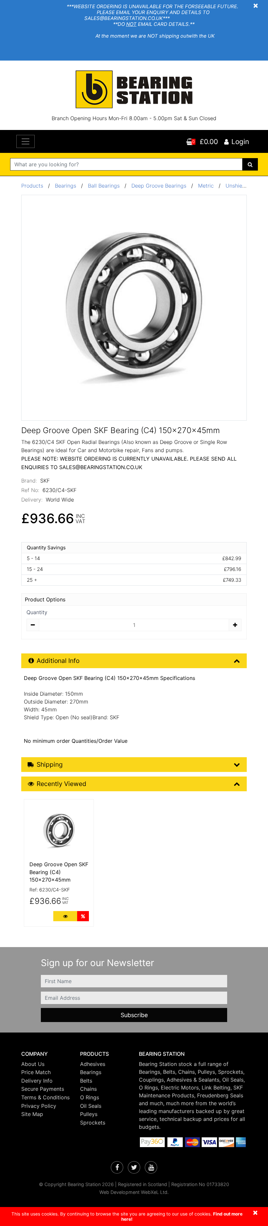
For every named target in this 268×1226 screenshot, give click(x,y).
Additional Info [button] (58, 661)
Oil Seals (90, 1106)
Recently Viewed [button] (61, 784)
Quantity (36, 612)
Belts (86, 1080)
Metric (206, 185)
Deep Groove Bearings (158, 185)
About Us (32, 1064)
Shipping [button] (50, 764)
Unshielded (240, 185)
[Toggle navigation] (25, 141)
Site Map (32, 1114)
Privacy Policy (38, 1106)
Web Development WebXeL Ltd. (134, 1192)
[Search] (250, 164)
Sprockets (92, 1122)
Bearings (65, 185)
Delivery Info (37, 1080)
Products (32, 185)
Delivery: (31, 499)
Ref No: (30, 490)
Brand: (29, 480)
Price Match (36, 1072)
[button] (45, 1054)
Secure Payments (42, 1089)
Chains (88, 1089)
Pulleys (88, 1114)
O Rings (89, 1097)
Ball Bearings (104, 185)
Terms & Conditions (45, 1097)
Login (240, 141)
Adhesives (92, 1064)
